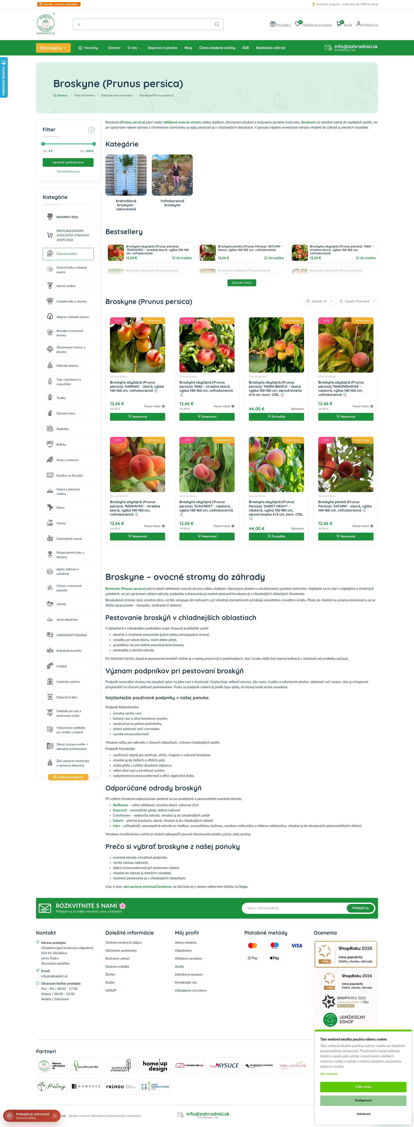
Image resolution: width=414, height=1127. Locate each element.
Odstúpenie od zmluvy (191, 990)
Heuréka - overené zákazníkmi (61, 4)
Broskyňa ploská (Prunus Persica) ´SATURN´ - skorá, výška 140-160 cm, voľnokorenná (250, 248)
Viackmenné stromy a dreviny (70, 350)
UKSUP (110, 990)
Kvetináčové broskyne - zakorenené (126, 205)
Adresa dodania (185, 942)
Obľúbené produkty (188, 958)
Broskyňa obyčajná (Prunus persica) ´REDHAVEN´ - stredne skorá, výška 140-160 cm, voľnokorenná (157, 249)
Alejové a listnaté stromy (72, 317)
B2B (246, 48)
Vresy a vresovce (67, 460)
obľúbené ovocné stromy (182, 122)
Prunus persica (132, 122)
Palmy (60, 507)
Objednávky (183, 950)
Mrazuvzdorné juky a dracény (70, 555)
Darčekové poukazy (189, 974)
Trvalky (61, 398)
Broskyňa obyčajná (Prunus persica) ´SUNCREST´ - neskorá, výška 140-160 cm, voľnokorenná (156, 274)
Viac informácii (328, 1074)
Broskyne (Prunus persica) (125, 588)
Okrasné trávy (65, 413)
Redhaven (120, 805)
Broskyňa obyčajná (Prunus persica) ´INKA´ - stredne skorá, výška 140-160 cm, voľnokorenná (342, 249)
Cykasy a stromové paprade (69, 588)
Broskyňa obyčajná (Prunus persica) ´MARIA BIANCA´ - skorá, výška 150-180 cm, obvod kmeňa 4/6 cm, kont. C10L (275, 388)
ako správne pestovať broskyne (147, 886)
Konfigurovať (363, 1100)
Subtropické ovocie (69, 538)
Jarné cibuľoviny (67, 619)
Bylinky (61, 444)
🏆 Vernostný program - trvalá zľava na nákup (345, 4)
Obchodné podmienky (121, 950)
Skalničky (62, 429)
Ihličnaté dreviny (67, 365)
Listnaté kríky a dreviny (71, 301)
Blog (188, 48)
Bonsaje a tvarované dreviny (69, 333)
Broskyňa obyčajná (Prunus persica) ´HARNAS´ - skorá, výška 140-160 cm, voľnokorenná (336, 274)
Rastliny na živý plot (69, 475)
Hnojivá (61, 666)
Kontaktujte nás (186, 982)
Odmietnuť (363, 1114)
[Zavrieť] (55, 1116)
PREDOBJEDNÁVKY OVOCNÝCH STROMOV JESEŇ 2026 (72, 236)
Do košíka (184, 258)
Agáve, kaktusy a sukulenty (67, 571)
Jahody (61, 604)
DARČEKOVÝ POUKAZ (71, 635)
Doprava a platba (162, 48)
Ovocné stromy (66, 253)
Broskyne (308, 122)
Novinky (91, 48)
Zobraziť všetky (242, 282)
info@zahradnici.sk (356, 46)
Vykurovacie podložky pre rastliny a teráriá (70, 730)
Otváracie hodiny (26, 1117)
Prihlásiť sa (360, 908)
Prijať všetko (363, 1087)
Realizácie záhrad (270, 48)
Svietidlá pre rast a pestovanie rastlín (68, 713)
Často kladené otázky (217, 48)
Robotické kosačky (69, 650)
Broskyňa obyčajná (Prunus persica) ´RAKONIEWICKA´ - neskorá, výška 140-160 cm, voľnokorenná (248, 274)
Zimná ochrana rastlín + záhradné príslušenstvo (72, 747)
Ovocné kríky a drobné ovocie (71, 270)
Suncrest (120, 810)
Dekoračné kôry (67, 697)
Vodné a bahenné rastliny (68, 492)
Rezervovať (139, 416)
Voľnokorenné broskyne (172, 203)
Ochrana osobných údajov (123, 942)
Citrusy (61, 523)
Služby (110, 982)
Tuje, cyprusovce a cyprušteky (68, 382)
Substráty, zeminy (68, 681)
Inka (116, 826)
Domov (114, 48)
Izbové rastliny (65, 286)
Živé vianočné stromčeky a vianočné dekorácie (72, 763)
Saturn (118, 820)
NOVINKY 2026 (67, 217)
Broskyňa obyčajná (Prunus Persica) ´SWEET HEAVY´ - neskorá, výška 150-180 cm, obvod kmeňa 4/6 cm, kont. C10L (276, 508)
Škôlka (110, 974)
